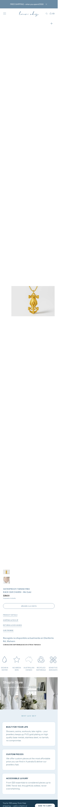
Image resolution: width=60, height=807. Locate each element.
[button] (4, 13)
